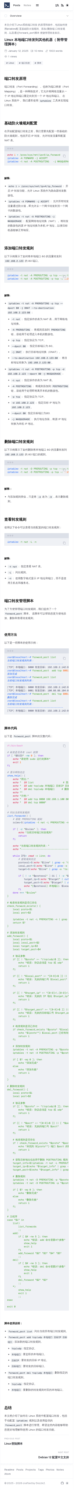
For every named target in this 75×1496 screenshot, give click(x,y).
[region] (36, 158)
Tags (41, 1469)
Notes (27, 5)
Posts (16, 5)
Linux (11, 63)
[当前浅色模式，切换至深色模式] (67, 5)
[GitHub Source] (62, 1483)
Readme (9, 1469)
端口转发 (25, 63)
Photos (50, 1469)
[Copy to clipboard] (64, 156)
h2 (2, 78)
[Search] (57, 5)
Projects (30, 1469)
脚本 (39, 63)
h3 (2, 634)
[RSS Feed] (62, 5)
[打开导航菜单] (37, 5)
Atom (7, 1473)
